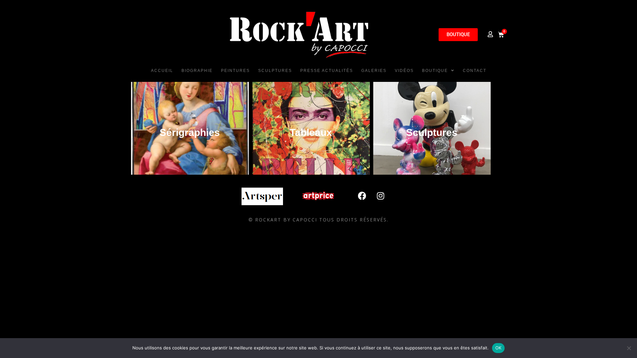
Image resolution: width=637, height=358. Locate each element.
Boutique (435, 70)
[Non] (628, 348)
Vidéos (404, 70)
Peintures (235, 70)
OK (498, 347)
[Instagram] (380, 196)
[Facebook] (362, 196)
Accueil (162, 70)
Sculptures (275, 70)
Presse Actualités (326, 70)
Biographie (197, 70)
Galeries (374, 70)
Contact (474, 70)
